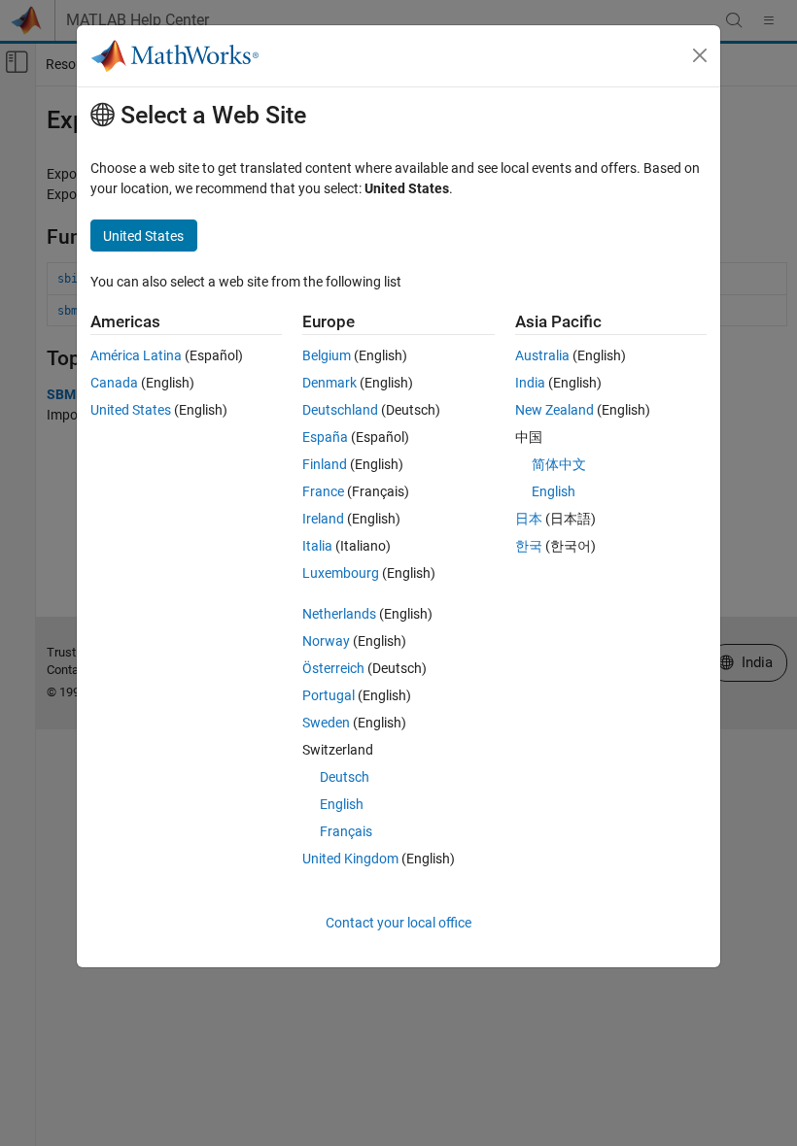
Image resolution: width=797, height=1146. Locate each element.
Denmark (329, 382)
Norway (326, 641)
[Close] (699, 55)
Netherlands (339, 614)
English (342, 804)
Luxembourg (340, 573)
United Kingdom (350, 858)
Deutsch (344, 777)
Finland (324, 464)
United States (130, 410)
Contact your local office (398, 922)
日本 (528, 518)
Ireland (323, 518)
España (325, 437)
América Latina (136, 355)
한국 (528, 546)
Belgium (326, 355)
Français (346, 831)
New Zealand (554, 410)
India (530, 382)
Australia (542, 355)
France (323, 491)
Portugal (328, 695)
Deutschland (340, 410)
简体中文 (559, 464)
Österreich (333, 668)
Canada (114, 382)
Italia (317, 546)
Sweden (326, 722)
